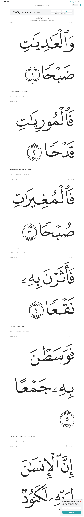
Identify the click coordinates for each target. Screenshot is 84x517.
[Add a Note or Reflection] (71, 23)
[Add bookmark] (35, 5)
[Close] (81, 499)
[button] (6, 5)
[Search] (78, 1)
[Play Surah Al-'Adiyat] (14, 23)
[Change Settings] (80, 5)
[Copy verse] (66, 23)
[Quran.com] (5, 1)
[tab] (68, 5)
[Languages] (76, 1)
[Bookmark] (17, 23)
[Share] (69, 23)
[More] (74, 23)
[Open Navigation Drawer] (81, 1)
